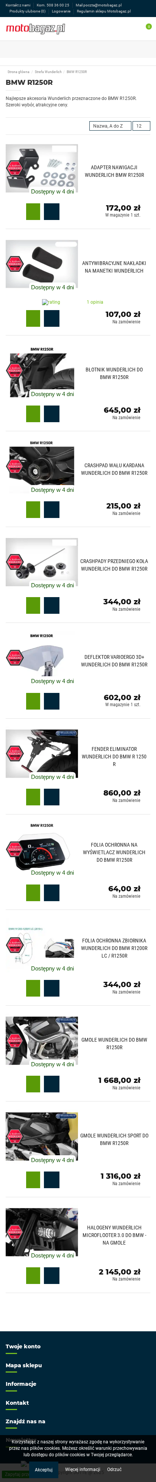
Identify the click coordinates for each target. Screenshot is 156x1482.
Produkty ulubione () (27, 11)
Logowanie (61, 11)
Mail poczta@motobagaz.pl (99, 5)
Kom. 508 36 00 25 (53, 5)
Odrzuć (114, 1469)
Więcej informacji (83, 1469)
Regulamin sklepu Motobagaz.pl (104, 11)
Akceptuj (44, 1470)
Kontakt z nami (18, 5)
